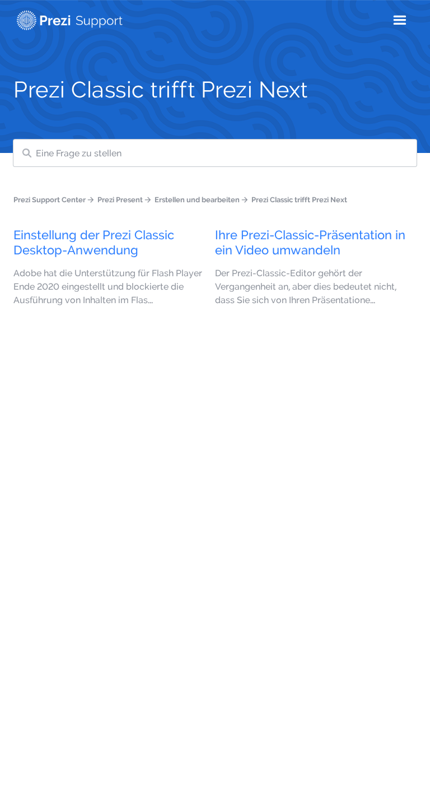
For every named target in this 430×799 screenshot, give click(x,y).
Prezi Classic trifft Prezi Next (299, 199)
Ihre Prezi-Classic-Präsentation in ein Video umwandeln (310, 242)
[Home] (70, 18)
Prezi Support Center (49, 199)
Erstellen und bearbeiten (197, 199)
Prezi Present (120, 199)
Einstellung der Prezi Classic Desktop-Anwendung (93, 242)
